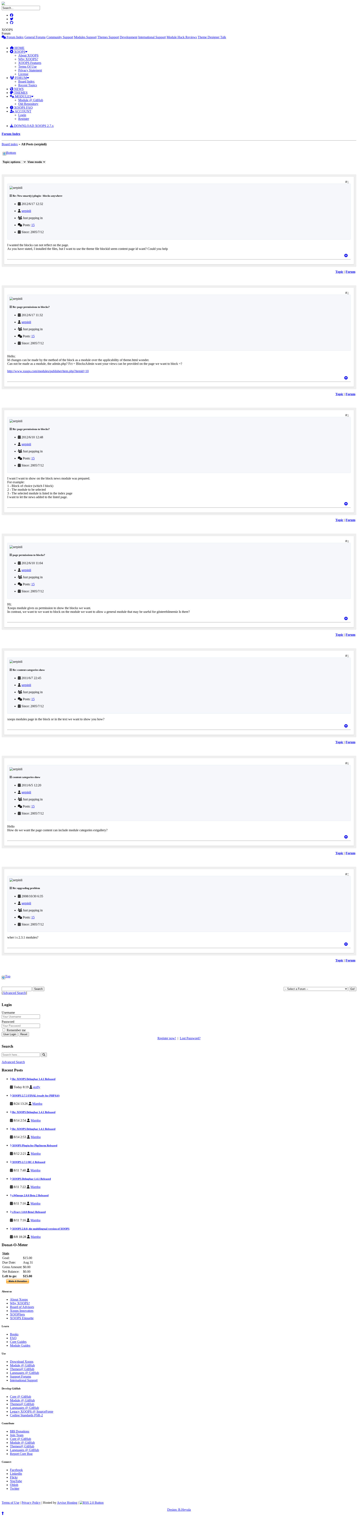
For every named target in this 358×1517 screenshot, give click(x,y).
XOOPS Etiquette (22, 1318)
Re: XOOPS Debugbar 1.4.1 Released (33, 1079)
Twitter (14, 1488)
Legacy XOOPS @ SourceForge (31, 1411)
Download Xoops (21, 1361)
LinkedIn (16, 1473)
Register (23, 118)
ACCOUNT (22, 111)
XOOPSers (17, 1314)
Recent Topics (27, 85)
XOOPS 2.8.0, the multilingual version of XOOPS (40, 1228)
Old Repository (28, 104)
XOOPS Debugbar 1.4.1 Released (31, 1178)
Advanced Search (14, 993)
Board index (10, 144)
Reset (23, 1034)
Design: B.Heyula (179, 1509)
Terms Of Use (27, 66)
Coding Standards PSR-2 (26, 1415)
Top (7, 976)
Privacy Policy (31, 1502)
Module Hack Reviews (182, 37)
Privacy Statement (30, 70)
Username (8, 1012)
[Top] (346, 255)
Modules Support (85, 37)
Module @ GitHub (30, 100)
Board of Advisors (22, 1307)
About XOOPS (28, 55)
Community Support (59, 37)
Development (128, 37)
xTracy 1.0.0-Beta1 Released (29, 1211)
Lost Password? (190, 1038)
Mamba (37, 1103)
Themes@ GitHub (22, 1369)
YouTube (16, 1481)
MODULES (22, 96)
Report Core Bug (21, 1454)
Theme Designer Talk (212, 37)
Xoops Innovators (21, 1310)
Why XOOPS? (28, 59)
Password (8, 1021)
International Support (152, 37)
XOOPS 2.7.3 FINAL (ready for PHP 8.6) (35, 1095)
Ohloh (14, 1485)
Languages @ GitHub (24, 1373)
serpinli (26, 211)
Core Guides (18, 1341)
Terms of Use (10, 1502)
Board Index (26, 81)
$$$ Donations (19, 1431)
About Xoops (19, 1299)
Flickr (14, 1477)
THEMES (20, 92)
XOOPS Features (29, 63)
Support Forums (20, 1376)
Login (22, 115)
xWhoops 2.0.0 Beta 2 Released (30, 1195)
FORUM (20, 78)
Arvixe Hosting (67, 1502)
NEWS (18, 89)
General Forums (35, 37)
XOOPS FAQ (23, 107)
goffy (36, 1087)
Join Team (16, 1435)
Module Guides (20, 1345)
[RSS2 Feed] (92, 1502)
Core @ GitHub (20, 1396)
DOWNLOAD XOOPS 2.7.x (33, 126)
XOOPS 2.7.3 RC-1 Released (28, 1162)
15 (33, 225)
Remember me (16, 1030)
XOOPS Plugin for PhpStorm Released (34, 1145)
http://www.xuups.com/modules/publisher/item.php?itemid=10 (48, 371)
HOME (19, 48)
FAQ (13, 1338)
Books (14, 1334)
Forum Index (15, 37)
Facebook (16, 1470)
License (23, 74)
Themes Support (108, 37)
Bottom (11, 152)
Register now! (166, 1038)
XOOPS (19, 51)
